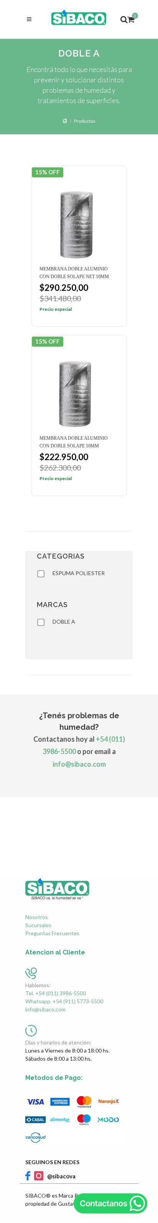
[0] (130, 18)
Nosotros (36, 917)
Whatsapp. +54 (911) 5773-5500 (64, 1001)
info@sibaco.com (79, 764)
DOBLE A (64, 621)
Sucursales (38, 925)
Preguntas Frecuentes (52, 933)
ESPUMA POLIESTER (79, 573)
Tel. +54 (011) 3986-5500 (55, 993)
